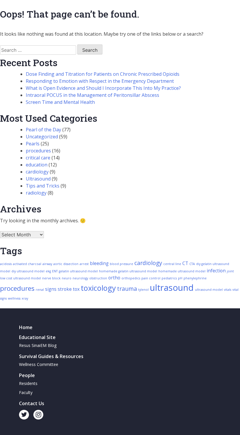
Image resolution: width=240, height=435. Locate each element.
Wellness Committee (38, 364)
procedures (38, 150)
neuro (66, 278)
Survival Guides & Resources (51, 356)
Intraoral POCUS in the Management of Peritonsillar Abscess (92, 95)
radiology (36, 193)
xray (25, 298)
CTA (192, 264)
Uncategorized (42, 136)
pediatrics (169, 278)
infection (216, 271)
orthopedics (130, 278)
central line (172, 264)
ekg (48, 271)
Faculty (25, 392)
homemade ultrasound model (181, 271)
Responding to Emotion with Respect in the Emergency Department (100, 81)
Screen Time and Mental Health (60, 102)
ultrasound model (209, 290)
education (36, 164)
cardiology (37, 172)
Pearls (33, 143)
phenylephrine (195, 278)
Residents (28, 383)
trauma (127, 289)
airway (47, 264)
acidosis (6, 264)
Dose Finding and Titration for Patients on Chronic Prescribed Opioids (102, 74)
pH (180, 278)
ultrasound (172, 287)
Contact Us (31, 403)
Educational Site (37, 337)
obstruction (98, 278)
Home (25, 327)
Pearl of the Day (43, 129)
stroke (65, 289)
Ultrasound (38, 179)
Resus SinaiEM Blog (37, 345)
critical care (38, 157)
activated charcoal (27, 264)
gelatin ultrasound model (78, 271)
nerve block (51, 278)
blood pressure (121, 264)
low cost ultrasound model (20, 278)
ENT (55, 271)
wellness (14, 298)
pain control (150, 278)
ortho (114, 278)
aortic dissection (65, 264)
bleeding (99, 263)
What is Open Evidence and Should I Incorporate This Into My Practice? (103, 88)
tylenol (143, 290)
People (27, 375)
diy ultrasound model (27, 271)
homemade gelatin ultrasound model (128, 271)
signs (50, 289)
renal (40, 290)
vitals (227, 290)
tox (76, 289)
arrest (84, 264)
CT (185, 263)
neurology (80, 278)
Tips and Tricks (42, 186)
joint (230, 271)
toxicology (98, 288)
